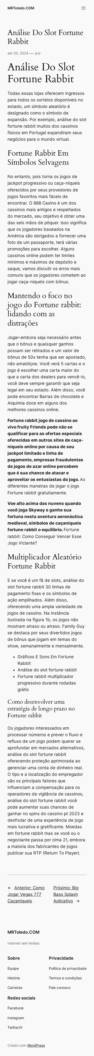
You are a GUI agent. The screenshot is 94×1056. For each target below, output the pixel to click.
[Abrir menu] (83, 8)
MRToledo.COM (21, 8)
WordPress (36, 1045)
